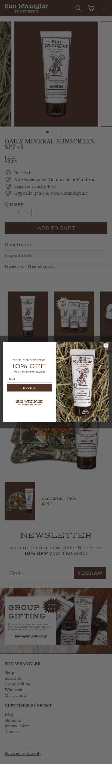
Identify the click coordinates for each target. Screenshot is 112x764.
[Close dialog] (105, 345)
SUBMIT (29, 387)
